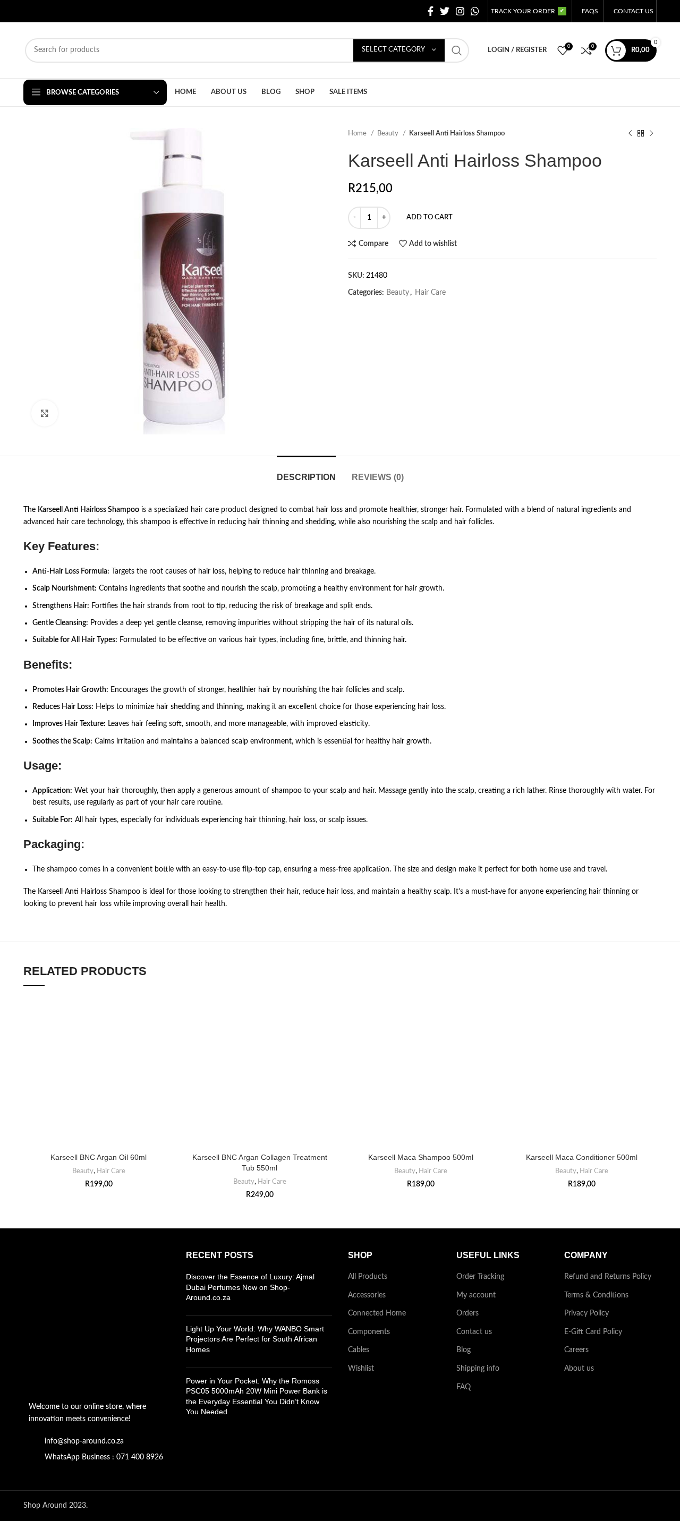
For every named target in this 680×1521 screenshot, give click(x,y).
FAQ (463, 1387)
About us (579, 1368)
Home (358, 133)
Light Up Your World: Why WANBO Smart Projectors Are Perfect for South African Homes (255, 1339)
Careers (576, 1350)
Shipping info (477, 1368)
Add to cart (429, 217)
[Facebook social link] (430, 11)
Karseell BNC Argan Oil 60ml (98, 1157)
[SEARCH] (457, 50)
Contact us (474, 1332)
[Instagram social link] (460, 11)
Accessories (367, 1295)
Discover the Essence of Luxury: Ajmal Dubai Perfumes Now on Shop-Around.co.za (250, 1287)
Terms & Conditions (596, 1295)
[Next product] (651, 134)
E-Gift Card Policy (593, 1332)
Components (369, 1332)
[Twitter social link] (445, 11)
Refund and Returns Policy (607, 1276)
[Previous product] (630, 134)
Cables (358, 1350)
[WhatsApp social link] (475, 11)
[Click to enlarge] (44, 413)
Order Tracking (480, 1276)
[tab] (306, 472)
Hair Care (430, 292)
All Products (367, 1276)
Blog (463, 1350)
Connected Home (377, 1313)
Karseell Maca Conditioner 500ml (582, 1157)
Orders (467, 1313)
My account (476, 1295)
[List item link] (97, 1441)
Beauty (388, 133)
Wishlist (361, 1368)
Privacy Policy (586, 1313)
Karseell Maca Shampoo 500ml (420, 1157)
